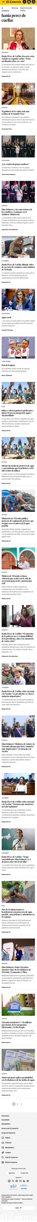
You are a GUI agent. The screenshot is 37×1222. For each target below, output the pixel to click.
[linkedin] (24, 1181)
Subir (17, 1208)
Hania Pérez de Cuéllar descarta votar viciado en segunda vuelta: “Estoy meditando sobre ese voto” (18, 59)
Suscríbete (5, 1120)
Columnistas (6, 160)
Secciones (5, 1116)
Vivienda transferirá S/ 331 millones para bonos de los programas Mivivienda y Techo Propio (17, 1025)
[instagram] (16, 1181)
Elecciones (5, 52)
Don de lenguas (8, 365)
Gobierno (5, 107)
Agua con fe (7, 317)
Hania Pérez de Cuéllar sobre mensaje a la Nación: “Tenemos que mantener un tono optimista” (18, 804)
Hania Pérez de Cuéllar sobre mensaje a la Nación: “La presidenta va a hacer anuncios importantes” (18, 694)
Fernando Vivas (7, 129)
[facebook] (9, 1181)
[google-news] (28, 1181)
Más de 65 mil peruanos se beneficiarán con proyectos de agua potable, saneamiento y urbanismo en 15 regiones (18, 913)
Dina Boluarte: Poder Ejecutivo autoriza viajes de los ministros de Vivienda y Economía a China (16, 970)
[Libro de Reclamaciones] (24, 1187)
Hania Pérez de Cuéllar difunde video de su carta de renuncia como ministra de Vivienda (18, 267)
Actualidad (5, 261)
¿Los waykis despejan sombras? (15, 164)
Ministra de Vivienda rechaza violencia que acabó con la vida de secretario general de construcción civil (17, 579)
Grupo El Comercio (8, 1133)
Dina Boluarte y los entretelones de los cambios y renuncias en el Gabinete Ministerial (17, 212)
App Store (12, 1173)
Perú (3, 905)
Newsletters (6, 1124)
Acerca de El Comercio (10, 1128)
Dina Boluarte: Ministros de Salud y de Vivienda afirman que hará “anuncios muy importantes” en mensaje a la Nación (18, 747)
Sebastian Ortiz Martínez (10, 229)
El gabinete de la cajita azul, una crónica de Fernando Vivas (15, 112)
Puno (3, 406)
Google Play (24, 1173)
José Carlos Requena (9, 174)
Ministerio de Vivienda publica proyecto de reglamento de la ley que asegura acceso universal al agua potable (18, 522)
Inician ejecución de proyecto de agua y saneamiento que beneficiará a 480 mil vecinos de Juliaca (18, 468)
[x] (13, 1181)
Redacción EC (6, 76)
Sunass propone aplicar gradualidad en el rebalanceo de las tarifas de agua (18, 1078)
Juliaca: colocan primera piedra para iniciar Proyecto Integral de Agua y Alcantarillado (17, 413)
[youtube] (20, 1181)
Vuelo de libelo (6, 361)
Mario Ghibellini (7, 375)
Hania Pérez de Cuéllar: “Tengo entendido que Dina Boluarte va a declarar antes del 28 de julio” (16, 859)
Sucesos (4, 462)
